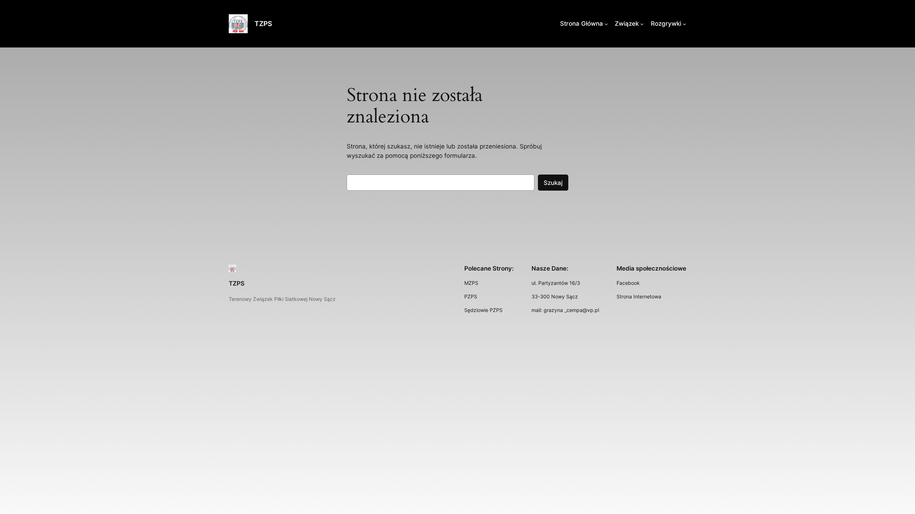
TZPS (263, 23)
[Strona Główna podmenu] (606, 23)
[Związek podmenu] (642, 23)
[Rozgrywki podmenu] (684, 23)
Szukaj (553, 182)
